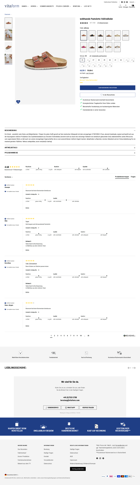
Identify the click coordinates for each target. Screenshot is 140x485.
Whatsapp (71, 407)
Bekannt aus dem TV (24, 463)
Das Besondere (22, 449)
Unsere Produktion (23, 456)
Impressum (73, 460)
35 (82, 60)
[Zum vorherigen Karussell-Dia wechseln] (129, 368)
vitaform (18, 478)
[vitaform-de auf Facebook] (122, 2)
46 (88, 65)
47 (93, 65)
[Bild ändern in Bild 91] (8, 22)
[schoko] (92, 47)
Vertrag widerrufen (78, 469)
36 (88, 60)
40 (110, 60)
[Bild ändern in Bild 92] (8, 35)
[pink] (83, 47)
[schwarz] (100, 47)
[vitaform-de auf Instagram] (124, 2)
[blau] (92, 35)
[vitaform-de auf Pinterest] (127, 2)
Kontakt (46, 456)
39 (104, 60)
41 (115, 60)
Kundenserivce (53, 407)
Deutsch (132, 2)
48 (99, 65)
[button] (51, 336)
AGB (71, 456)
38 (99, 60)
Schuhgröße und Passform (99, 56)
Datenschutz (48, 463)
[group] (15, 167)
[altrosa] (83, 35)
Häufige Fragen (88, 407)
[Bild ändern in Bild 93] (8, 47)
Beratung (46, 449)
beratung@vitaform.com (70, 400)
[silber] (108, 47)
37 (93, 60)
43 (126, 60)
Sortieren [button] (8, 177)
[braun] (100, 35)
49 (104, 65)
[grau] (125, 35)
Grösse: (83, 56)
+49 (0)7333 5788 (70, 397)
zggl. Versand (90, 73)
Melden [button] (27, 208)
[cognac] (108, 35)
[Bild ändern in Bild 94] (8, 59)
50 (110, 65)
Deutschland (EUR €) (12, 475)
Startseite (7, 14)
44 (132, 60)
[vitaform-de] (12, 5)
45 (82, 65)
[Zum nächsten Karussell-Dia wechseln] (133, 367)
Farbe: (84, 28)
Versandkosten (48, 460)
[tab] (122, 177)
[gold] (117, 35)
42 (121, 60)
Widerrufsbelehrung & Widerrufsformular (83, 463)
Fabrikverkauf (22, 453)
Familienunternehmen (24, 460)
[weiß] (117, 47)
